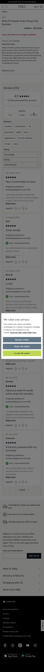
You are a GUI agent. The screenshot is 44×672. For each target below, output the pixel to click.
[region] (22, 336)
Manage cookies (22, 340)
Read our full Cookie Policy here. (23, 332)
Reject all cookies (22, 346)
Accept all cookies (22, 353)
